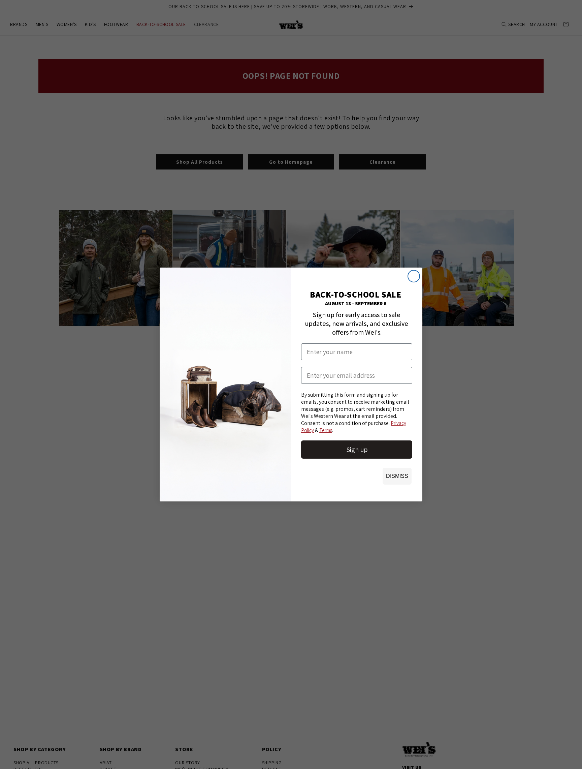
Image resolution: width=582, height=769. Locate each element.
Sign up (356, 449)
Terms (325, 430)
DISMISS (397, 476)
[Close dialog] (414, 276)
